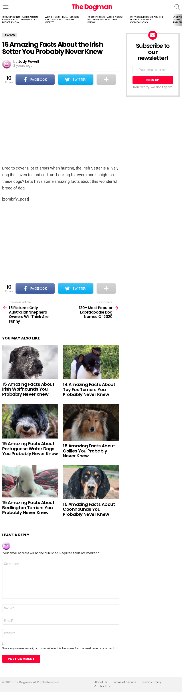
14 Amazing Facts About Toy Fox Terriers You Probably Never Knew (89, 389)
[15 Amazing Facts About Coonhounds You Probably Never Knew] (91, 482)
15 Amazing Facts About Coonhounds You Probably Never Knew (89, 509)
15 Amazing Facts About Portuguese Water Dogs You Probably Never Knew (30, 449)
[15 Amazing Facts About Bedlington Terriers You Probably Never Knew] (30, 481)
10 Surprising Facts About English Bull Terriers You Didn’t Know (20, 19)
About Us (100, 682)
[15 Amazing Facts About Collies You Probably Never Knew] (91, 422)
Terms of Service (124, 682)
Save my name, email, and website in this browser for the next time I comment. (58, 648)
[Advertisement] (60, 125)
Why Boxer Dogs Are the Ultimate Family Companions (147, 19)
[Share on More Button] (106, 79)
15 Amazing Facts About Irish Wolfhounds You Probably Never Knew (28, 389)
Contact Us (102, 686)
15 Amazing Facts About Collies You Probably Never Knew (89, 451)
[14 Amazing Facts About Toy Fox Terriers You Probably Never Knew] (91, 362)
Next (180, 20)
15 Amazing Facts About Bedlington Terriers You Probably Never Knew (28, 507)
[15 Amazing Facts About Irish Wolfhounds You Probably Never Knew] (30, 362)
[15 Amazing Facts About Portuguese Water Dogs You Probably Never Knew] (30, 421)
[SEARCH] (177, 6)
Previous (2, 20)
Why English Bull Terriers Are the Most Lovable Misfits (62, 19)
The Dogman (92, 7)
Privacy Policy (151, 682)
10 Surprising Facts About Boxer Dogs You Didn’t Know (105, 19)
